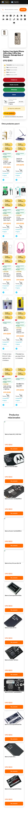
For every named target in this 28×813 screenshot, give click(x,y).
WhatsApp (14, 89)
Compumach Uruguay (5, 174)
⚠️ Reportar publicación (14, 108)
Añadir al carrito (14, 84)
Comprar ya (14, 79)
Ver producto (14, 448)
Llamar (14, 94)
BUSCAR (23, 9)
